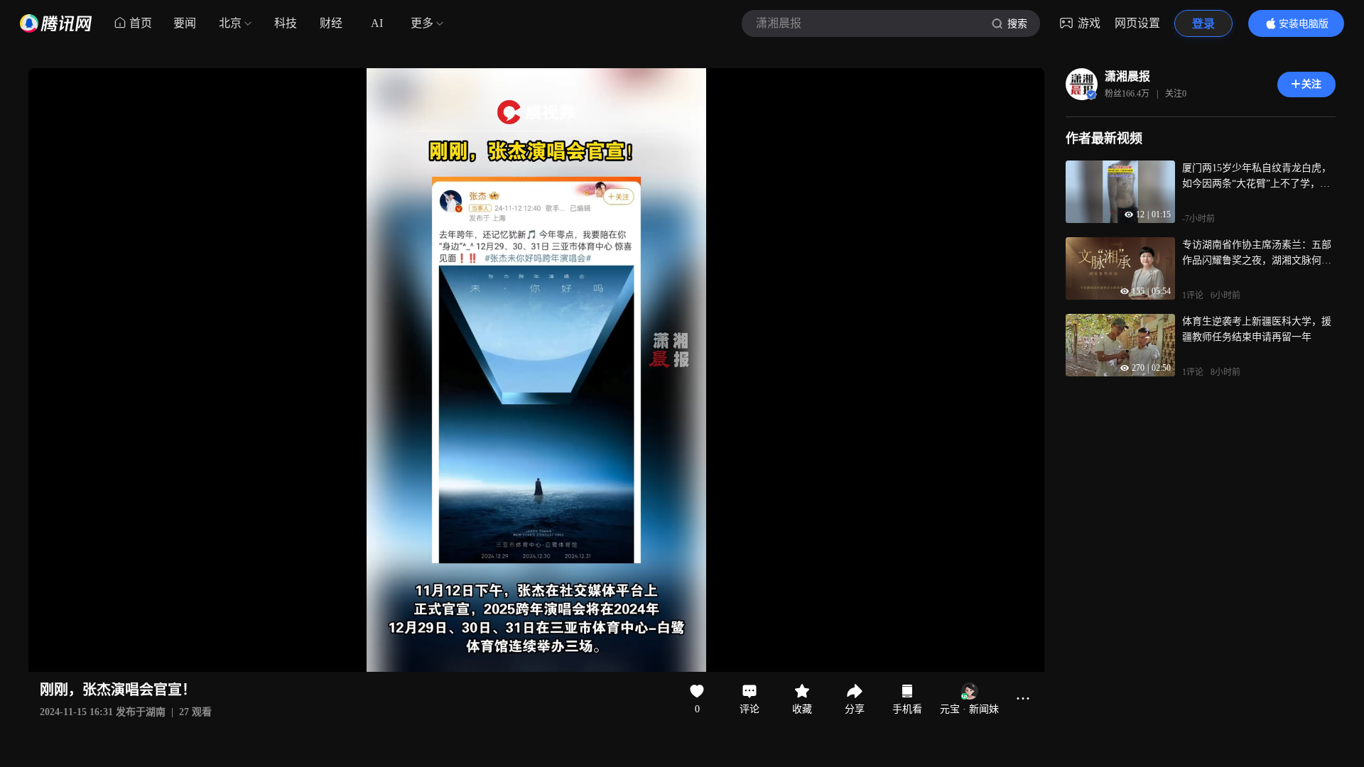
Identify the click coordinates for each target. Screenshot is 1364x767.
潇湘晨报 (1127, 76)
